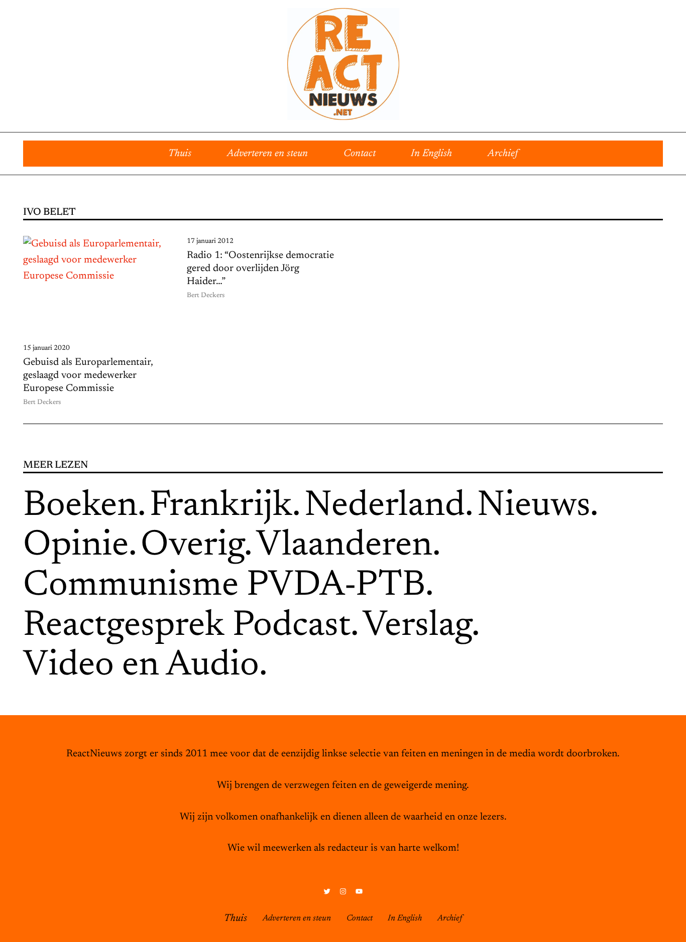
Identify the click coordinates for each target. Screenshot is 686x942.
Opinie (76, 546)
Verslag (417, 626)
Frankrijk (221, 506)
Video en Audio (141, 666)
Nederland (384, 506)
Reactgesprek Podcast (187, 626)
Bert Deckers (42, 402)
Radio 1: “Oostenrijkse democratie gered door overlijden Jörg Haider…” (260, 268)
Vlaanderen (344, 546)
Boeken (80, 506)
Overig (192, 546)
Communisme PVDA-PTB (224, 586)
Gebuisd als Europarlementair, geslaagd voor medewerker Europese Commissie (88, 375)
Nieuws (533, 506)
